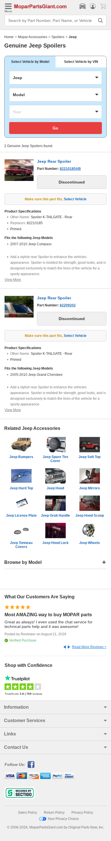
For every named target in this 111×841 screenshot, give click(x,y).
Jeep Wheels (89, 543)
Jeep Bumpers (21, 457)
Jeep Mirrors (89, 488)
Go (55, 128)
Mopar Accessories (32, 37)
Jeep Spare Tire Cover (55, 459)
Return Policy (54, 813)
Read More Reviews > (89, 647)
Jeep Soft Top (89, 457)
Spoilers (58, 37)
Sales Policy (27, 813)
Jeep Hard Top (21, 488)
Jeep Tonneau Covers (21, 545)
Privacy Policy (82, 813)
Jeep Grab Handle (55, 516)
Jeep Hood (55, 488)
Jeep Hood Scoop (89, 516)
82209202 (68, 305)
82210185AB (70, 169)
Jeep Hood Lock (55, 543)
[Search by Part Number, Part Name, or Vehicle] (100, 20)
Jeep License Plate (21, 516)
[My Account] (92, 6)
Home (9, 37)
